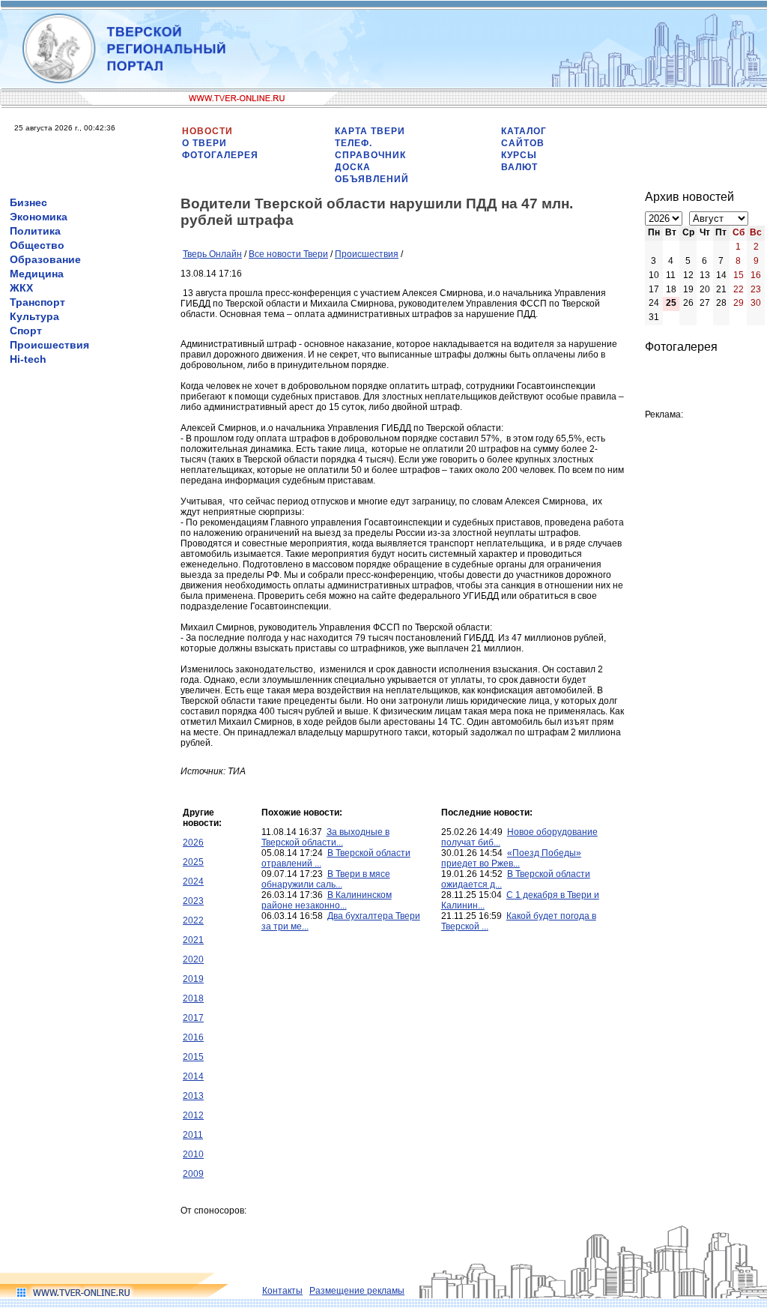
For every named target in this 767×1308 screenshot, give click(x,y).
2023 (193, 901)
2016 (193, 1037)
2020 (193, 959)
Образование (45, 259)
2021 (193, 940)
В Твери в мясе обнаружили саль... (325, 879)
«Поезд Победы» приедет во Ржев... (511, 858)
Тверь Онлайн (212, 254)
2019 (193, 979)
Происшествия (49, 345)
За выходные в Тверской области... (325, 837)
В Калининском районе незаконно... (326, 900)
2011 (193, 1135)
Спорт (26, 331)
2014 (193, 1076)
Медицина (37, 274)
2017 (193, 1018)
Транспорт (37, 302)
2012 (193, 1115)
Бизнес (28, 202)
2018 (193, 998)
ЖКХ (21, 288)
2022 (193, 920)
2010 (193, 1154)
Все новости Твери (288, 254)
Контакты (282, 1291)
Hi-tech (28, 359)
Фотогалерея (220, 155)
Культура (34, 316)
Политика (35, 231)
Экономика (38, 217)
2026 (193, 842)
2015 (193, 1057)
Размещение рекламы (356, 1291)
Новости (207, 131)
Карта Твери (370, 131)
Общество (37, 245)
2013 (193, 1096)
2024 (193, 881)
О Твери (204, 143)
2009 (193, 1174)
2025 (193, 862)
